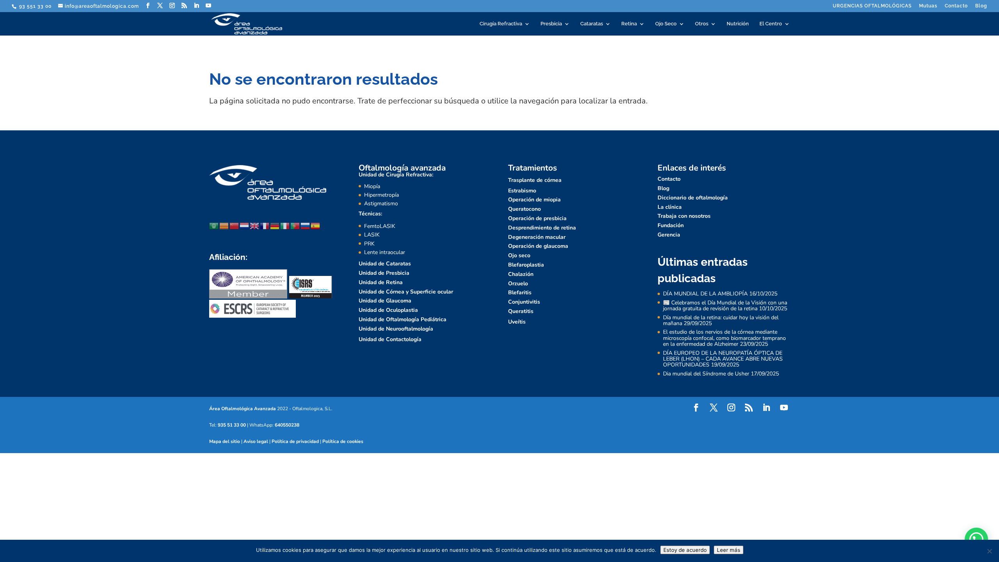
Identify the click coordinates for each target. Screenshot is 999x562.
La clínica (670, 207)
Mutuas (928, 6)
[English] (255, 225)
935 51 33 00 (232, 425)
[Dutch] (245, 225)
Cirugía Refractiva (501, 24)
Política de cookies (342, 441)
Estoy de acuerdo (685, 550)
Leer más (728, 550)
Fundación (671, 225)
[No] (989, 551)
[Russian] (305, 225)
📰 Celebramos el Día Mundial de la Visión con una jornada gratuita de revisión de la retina (725, 305)
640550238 (287, 425)
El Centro (770, 24)
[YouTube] (209, 6)
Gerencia (669, 234)
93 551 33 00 (35, 6)
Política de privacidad (295, 441)
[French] (265, 225)
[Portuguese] (295, 225)
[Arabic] (214, 225)
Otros (701, 24)
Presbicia (551, 24)
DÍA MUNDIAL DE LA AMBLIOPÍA (705, 293)
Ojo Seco (666, 24)
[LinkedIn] (196, 6)
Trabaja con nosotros (684, 216)
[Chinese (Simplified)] (234, 225)
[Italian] (285, 225)
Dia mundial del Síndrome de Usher (706, 373)
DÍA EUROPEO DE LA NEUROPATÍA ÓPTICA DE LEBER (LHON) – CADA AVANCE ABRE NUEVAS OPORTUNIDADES (723, 359)
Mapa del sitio (224, 441)
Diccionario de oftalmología (693, 197)
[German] (275, 225)
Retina (629, 24)
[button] (976, 539)
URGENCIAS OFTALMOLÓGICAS (872, 6)
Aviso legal (256, 441)
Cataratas (591, 24)
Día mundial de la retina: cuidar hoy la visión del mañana (721, 320)
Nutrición (738, 24)
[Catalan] (224, 225)
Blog (981, 6)
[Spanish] (316, 225)
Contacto (956, 6)
